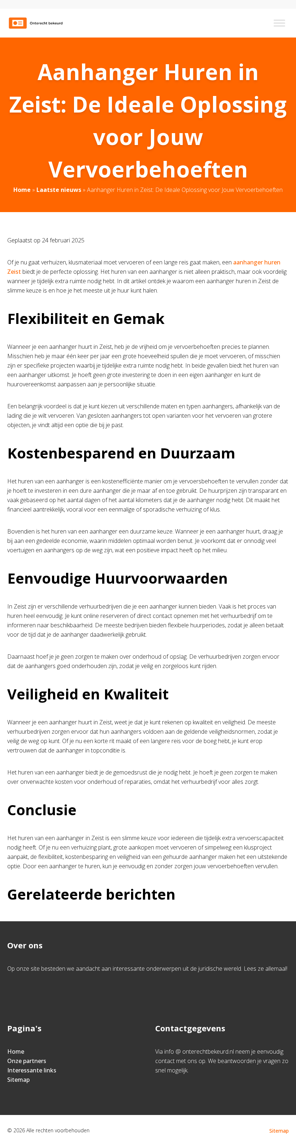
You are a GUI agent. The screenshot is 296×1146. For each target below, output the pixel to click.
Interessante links (31, 1070)
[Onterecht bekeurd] (38, 23)
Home (22, 190)
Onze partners (26, 1061)
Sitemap (18, 1080)
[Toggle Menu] (279, 22)
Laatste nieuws (58, 190)
